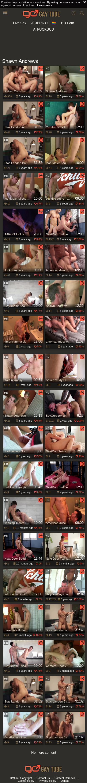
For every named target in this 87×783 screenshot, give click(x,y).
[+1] (5, 13)
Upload (65, 780)
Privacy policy (47, 780)
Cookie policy (26, 780)
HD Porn (67, 23)
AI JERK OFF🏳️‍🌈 (43, 23)
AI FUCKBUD (43, 29)
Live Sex (19, 23)
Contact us (43, 778)
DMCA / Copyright (21, 778)
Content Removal (65, 778)
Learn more (44, 5)
